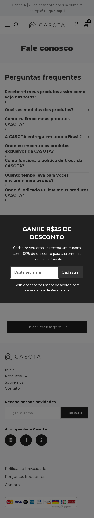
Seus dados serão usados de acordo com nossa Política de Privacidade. (47, 287)
